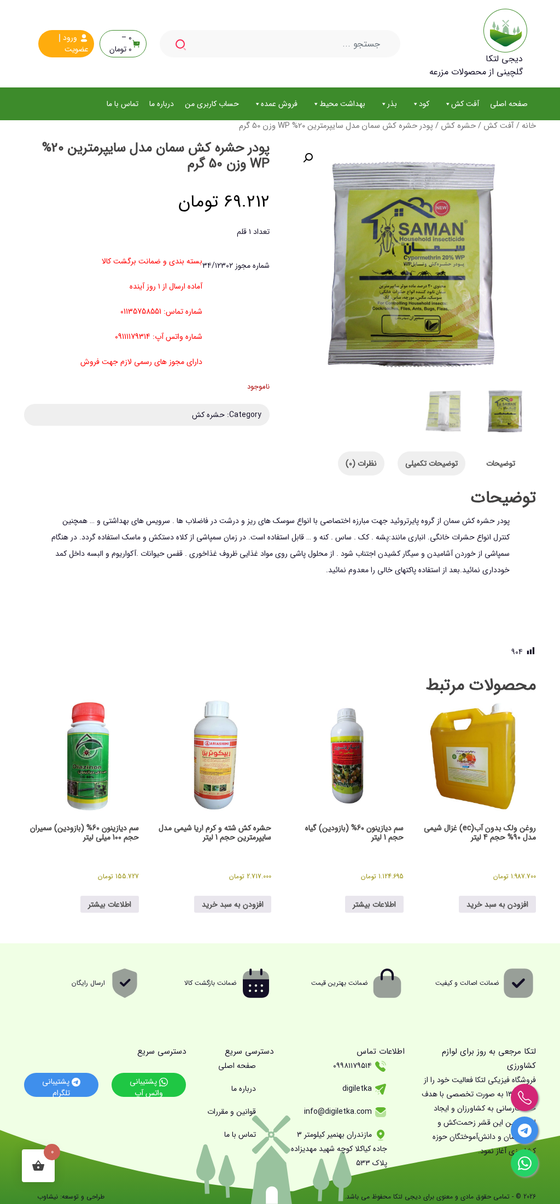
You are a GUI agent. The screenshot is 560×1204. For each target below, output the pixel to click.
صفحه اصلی (509, 104)
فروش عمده (279, 104)
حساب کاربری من (212, 104)
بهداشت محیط (342, 104)
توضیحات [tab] (500, 463)
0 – (120, 43)
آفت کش (465, 104)
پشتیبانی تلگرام (57, 1086)
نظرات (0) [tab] (361, 463)
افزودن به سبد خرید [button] (497, 904)
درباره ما (161, 104)
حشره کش (458, 126)
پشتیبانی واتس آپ (146, 1086)
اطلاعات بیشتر (374, 904)
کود (424, 104)
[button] (308, 158)
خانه (529, 126)
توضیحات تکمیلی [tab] (431, 463)
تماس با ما (122, 104)
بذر (392, 104)
